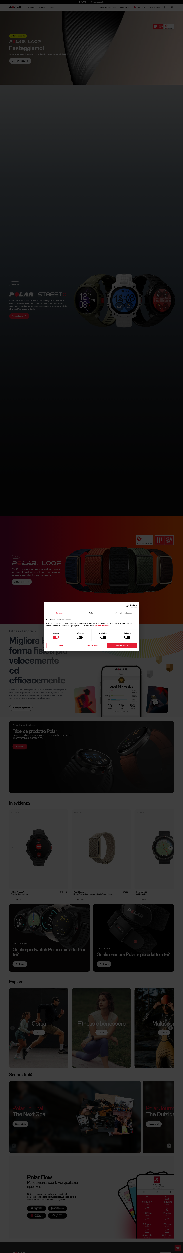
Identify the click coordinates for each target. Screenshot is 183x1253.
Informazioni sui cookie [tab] (123, 613)
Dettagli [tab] (91, 613)
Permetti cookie (122, 646)
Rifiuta (61, 646)
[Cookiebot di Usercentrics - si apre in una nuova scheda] (127, 606)
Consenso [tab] (60, 613)
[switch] (80, 637)
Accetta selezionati (91, 646)
